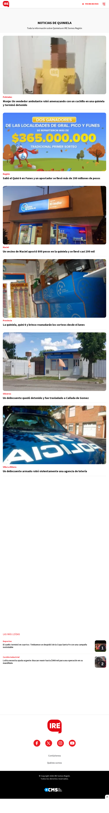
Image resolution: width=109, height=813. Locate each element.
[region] (54, 14)
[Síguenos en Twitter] (48, 743)
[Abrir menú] (104, 4)
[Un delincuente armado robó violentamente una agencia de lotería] (54, 441)
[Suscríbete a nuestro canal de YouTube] (72, 743)
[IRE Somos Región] (6, 4)
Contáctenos (54, 756)
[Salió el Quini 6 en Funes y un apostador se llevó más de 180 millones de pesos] (54, 148)
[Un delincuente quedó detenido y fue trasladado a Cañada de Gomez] (54, 367)
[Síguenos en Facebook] (36, 743)
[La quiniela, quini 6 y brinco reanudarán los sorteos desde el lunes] (54, 294)
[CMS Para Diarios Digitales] (53, 790)
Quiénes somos (54, 763)
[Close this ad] (107, 797)
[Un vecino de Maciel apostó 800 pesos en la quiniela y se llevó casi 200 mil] (54, 221)
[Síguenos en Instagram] (60, 743)
